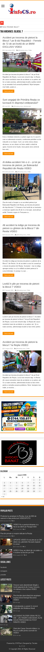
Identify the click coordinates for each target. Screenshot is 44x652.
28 (28, 491)
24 (4, 491)
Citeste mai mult (8, 91)
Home (4, 27)
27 (22, 491)
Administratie (27, 106)
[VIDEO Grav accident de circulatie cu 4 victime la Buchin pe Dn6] (6, 553)
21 (28, 488)
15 (34, 486)
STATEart (18, 643)
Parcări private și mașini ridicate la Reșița (16, 533)
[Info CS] (22, 9)
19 (16, 488)
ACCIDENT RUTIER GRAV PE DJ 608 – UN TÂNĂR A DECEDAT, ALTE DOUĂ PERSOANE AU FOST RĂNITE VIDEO (27, 619)
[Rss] (20, 646)
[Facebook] (22, 646)
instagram (3, 571)
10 (4, 486)
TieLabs (34, 643)
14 (28, 486)
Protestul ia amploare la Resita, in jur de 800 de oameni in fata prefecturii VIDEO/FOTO (18, 517)
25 (10, 491)
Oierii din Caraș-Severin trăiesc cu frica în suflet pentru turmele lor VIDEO (26, 630)
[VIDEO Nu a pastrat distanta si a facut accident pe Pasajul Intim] (6, 527)
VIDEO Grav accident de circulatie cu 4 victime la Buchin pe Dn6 (27, 551)
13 (22, 486)
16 (39, 486)
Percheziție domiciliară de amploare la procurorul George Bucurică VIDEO (27, 597)
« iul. (3, 496)
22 (34, 488)
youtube (3, 575)
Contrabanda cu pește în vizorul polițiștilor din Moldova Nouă (25, 607)
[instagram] (24, 646)
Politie (30, 50)
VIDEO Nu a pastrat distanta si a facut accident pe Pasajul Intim (25, 526)
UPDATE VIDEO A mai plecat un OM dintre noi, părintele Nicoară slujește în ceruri (27, 542)
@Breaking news (23, 50)
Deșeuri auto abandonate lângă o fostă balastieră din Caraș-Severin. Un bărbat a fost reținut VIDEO (26, 587)
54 (14, 520)
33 (14, 536)
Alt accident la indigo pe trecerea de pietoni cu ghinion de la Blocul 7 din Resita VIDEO (21, 228)
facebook (3, 567)
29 (34, 491)
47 (25, 529)
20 (22, 488)
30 (26, 555)
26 (16, 491)
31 (25, 546)
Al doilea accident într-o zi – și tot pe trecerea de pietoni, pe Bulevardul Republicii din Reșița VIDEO (21, 165)
